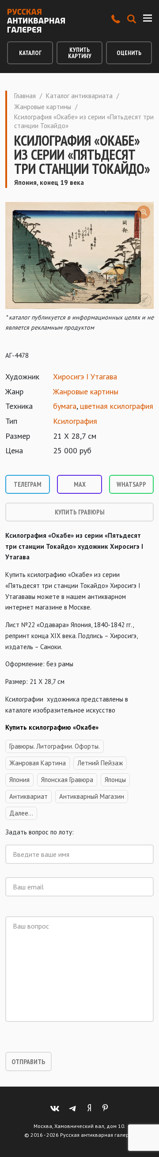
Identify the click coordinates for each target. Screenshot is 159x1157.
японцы (115, 779)
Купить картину (79, 53)
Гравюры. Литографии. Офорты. (54, 746)
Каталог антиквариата (79, 96)
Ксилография (75, 421)
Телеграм (28, 484)
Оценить (129, 53)
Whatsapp (131, 484)
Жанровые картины (42, 107)
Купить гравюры (80, 512)
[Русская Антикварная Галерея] (36, 21)
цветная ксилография (116, 406)
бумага (64, 406)
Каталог (30, 53)
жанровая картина (37, 763)
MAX (80, 484)
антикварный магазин (91, 796)
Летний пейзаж (100, 763)
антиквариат (28, 796)
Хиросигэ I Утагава (85, 376)
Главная (25, 96)
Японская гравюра (67, 779)
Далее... (21, 813)
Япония (19, 779)
